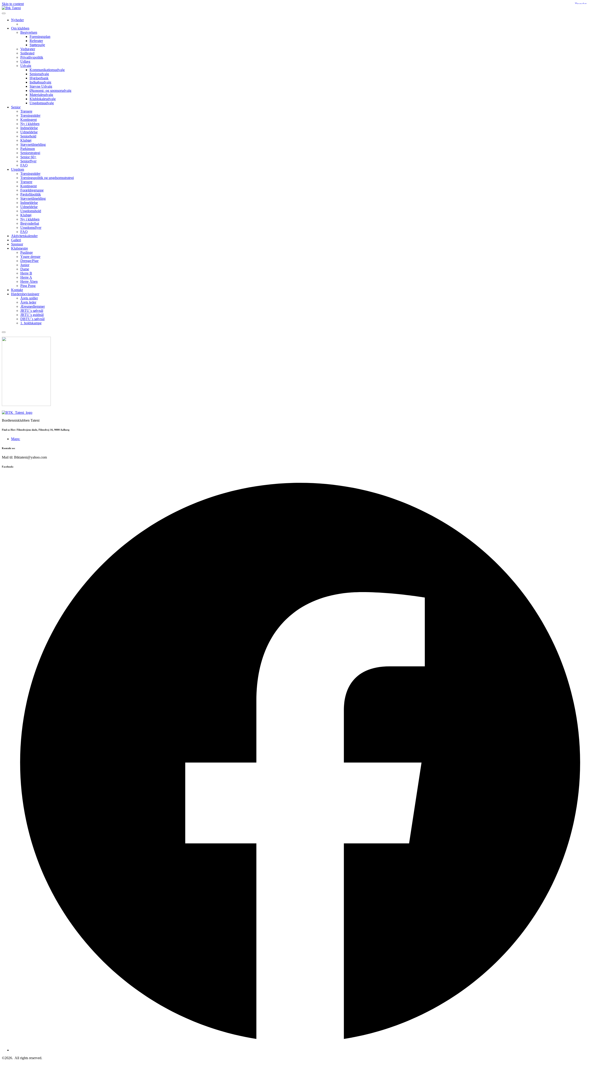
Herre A (26, 277)
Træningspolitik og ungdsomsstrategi (47, 178)
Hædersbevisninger (25, 294)
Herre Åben (29, 281)
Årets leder (28, 302)
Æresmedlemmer (32, 306)
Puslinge (26, 252)
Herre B (26, 273)
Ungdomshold (30, 211)
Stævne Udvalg (41, 86)
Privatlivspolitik (31, 57)
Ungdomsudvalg (42, 103)
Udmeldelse (29, 132)
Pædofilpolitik (30, 194)
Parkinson (27, 149)
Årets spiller (29, 298)
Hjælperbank (39, 78)
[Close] (4, 332)
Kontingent (28, 120)
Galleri (16, 240)
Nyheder (17, 20)
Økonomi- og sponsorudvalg (50, 90)
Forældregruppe (32, 190)
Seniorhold (28, 136)
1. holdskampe (31, 323)
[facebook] (300, 1050)
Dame (24, 269)
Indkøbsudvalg (40, 82)
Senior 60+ (28, 157)
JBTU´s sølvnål (31, 311)
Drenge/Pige (29, 261)
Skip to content (13, 4)
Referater (36, 41)
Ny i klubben (29, 124)
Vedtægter (27, 49)
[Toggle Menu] (4, 13)
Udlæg (25, 61)
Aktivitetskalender (24, 236)
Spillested (27, 53)
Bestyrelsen (28, 32)
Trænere (26, 111)
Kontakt (17, 290)
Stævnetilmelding (33, 144)
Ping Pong (28, 286)
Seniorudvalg (39, 74)
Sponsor (17, 244)
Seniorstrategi (30, 153)
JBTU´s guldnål (32, 315)
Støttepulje (37, 45)
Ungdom (17, 169)
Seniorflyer (28, 161)
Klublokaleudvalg (43, 99)
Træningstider (30, 115)
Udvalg (25, 66)
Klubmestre (19, 248)
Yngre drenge (30, 257)
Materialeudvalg (41, 95)
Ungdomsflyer (30, 228)
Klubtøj (25, 140)
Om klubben (20, 28)
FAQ (24, 165)
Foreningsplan (40, 37)
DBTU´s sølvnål (32, 319)
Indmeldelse (29, 128)
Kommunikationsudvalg (47, 70)
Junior (24, 265)
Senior (16, 107)
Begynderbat (29, 223)
